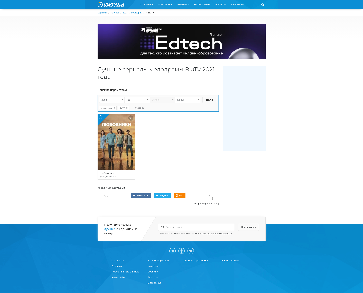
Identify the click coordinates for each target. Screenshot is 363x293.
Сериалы (102, 12)
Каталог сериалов (158, 261)
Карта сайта (118, 277)
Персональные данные (125, 272)
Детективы (154, 283)
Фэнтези (153, 277)
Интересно (237, 5)
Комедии (153, 266)
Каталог (114, 12)
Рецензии (183, 5)
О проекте (117, 261)
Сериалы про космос (196, 261)
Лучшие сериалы (230, 261)
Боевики (153, 272)
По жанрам (147, 5)
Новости (220, 5)
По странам (165, 5)
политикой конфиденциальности (217, 233)
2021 (125, 12)
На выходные (202, 5)
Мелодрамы (137, 12)
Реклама (116, 266)
